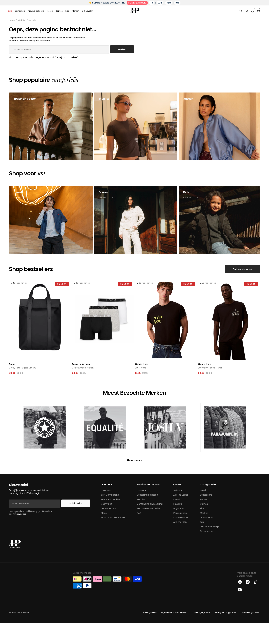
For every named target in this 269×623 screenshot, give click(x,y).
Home (12, 20)
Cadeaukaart (207, 531)
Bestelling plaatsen (147, 494)
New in (203, 490)
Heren (203, 499)
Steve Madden (181, 517)
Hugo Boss (179, 508)
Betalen (141, 499)
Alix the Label (180, 494)
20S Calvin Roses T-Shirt (210, 367)
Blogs (104, 513)
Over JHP (106, 490)
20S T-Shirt (140, 367)
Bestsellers (206, 494)
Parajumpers (180, 513)
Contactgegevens (200, 612)
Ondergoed (206, 517)
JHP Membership (110, 494)
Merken (204, 513)
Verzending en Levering (150, 504)
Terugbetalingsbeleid (226, 612)
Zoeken (122, 49)
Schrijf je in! (75, 503)
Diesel (176, 499)
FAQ (139, 513)
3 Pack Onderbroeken (82, 367)
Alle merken (180, 522)
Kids (202, 508)
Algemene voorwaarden (173, 612)
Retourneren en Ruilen (149, 508)
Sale (202, 522)
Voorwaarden (108, 508)
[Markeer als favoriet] (12, 283)
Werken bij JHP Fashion (113, 517)
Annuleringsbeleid (251, 612)
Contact (141, 490)
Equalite (177, 504)
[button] (241, 11)
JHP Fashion (23, 612)
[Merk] (44, 427)
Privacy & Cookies (110, 499)
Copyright (106, 504)
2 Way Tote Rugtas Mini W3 (22, 367)
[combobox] (59, 49)
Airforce (177, 490)
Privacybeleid (19, 514)
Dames (204, 504)
